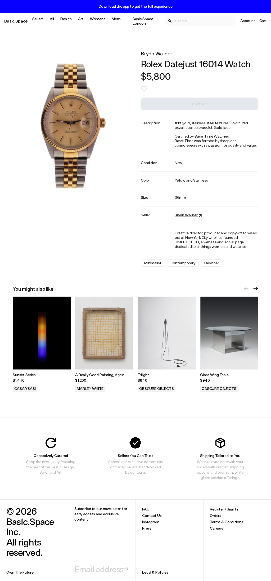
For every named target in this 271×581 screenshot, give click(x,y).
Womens (97, 18)
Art (81, 18)
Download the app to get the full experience (136, 6)
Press (146, 528)
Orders (215, 515)
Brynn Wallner (156, 53)
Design (66, 18)
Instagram (150, 522)
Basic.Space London (143, 20)
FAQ (146, 509)
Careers (216, 528)
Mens (116, 18)
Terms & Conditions (226, 522)
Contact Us (152, 515)
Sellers (37, 18)
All (52, 18)
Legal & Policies (155, 572)
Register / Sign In (224, 509)
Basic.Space (16, 20)
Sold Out (199, 104)
